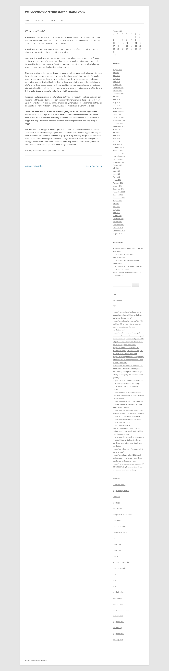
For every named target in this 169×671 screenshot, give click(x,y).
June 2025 (116, 99)
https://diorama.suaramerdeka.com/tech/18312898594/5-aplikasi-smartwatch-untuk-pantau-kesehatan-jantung (128, 467)
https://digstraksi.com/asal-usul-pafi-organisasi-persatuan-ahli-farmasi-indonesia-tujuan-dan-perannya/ (127, 315)
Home (27, 21)
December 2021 (118, 225)
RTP (114, 306)
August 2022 (117, 201)
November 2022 (119, 192)
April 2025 (116, 105)
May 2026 (116, 79)
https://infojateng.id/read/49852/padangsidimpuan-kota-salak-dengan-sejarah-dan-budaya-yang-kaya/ (128, 360)
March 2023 (117, 180)
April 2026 (116, 82)
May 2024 (116, 138)
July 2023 (116, 168)
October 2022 (118, 195)
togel (52, 21)
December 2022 (118, 189)
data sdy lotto (118, 639)
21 (131, 46)
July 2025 (116, 96)
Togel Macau (117, 300)
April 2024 (116, 141)
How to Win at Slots (34, 166)
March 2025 (117, 108)
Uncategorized (48, 150)
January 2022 (117, 222)
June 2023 (116, 171)
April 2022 (116, 213)
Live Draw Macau (119, 485)
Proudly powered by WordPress (36, 660)
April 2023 (116, 177)
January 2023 (117, 186)
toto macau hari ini (120, 526)
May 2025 (116, 102)
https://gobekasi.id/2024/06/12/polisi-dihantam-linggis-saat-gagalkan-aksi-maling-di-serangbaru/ (128, 395)
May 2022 (116, 210)
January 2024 (117, 150)
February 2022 (118, 219)
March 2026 (117, 85)
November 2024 (119, 120)
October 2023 (118, 159)
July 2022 (116, 204)
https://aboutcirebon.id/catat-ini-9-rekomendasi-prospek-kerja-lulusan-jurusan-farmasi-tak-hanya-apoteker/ (128, 351)
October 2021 (118, 227)
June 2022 (116, 207)
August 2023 (117, 165)
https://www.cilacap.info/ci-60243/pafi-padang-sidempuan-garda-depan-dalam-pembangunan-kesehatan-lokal (128, 458)
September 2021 (119, 230)
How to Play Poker (94, 166)
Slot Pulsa (116, 497)
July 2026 (116, 73)
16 (140, 43)
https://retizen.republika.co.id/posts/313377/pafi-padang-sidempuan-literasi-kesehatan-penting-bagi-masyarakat (128, 342)
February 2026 (118, 87)
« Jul (114, 55)
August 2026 (117, 70)
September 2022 (119, 198)
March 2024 (117, 144)
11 (118, 43)
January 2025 (117, 114)
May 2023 (116, 174)
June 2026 (116, 76)
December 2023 (118, 153)
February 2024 (118, 147)
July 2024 (116, 132)
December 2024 (118, 117)
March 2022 (117, 216)
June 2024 (116, 135)
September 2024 (119, 126)
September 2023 (119, 162)
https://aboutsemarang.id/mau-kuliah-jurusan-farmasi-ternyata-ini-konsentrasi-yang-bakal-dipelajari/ (128, 404)
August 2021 (117, 233)
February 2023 (118, 183)
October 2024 (118, 123)
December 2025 (118, 93)
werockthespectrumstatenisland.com (55, 12)
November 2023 (119, 156)
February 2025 (118, 111)
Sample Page (40, 21)
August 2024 (117, 129)
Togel (62, 21)
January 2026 (117, 90)
